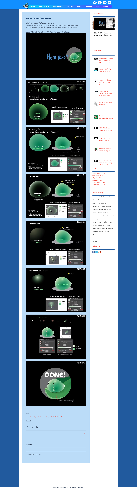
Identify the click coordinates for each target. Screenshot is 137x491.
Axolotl (103, 197)
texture (94, 241)
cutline (108, 216)
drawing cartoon (97, 219)
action (94, 203)
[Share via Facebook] (27, 427)
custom (105, 213)
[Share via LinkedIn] (37, 427)
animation (100, 203)
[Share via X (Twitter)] (32, 427)
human (94, 225)
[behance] (109, 2)
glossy (99, 222)
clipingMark (108, 209)
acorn (108, 200)
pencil (107, 231)
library (99, 228)
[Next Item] (111, 23)
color (94, 213)
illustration (101, 225)
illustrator (41, 417)
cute (46, 417)
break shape (96, 206)
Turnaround (101, 200)
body (106, 203)
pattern (101, 231)
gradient (51, 417)
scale (110, 235)
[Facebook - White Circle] (95, 2)
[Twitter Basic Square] (96, 252)
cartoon (108, 206)
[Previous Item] (96, 23)
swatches (111, 238)
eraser (94, 222)
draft (112, 216)
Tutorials (28, 421)
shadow (61, 417)
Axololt (97, 197)
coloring (99, 213)
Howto (109, 197)
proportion (104, 235)
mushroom (109, 228)
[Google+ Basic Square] (99, 252)
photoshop (95, 235)
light (56, 417)
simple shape (102, 238)
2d (93, 197)
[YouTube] (105, 2)
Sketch (94, 200)
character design (31, 417)
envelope (107, 219)
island (94, 228)
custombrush (96, 216)
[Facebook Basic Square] (93, 252)
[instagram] (100, 2)
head (110, 222)
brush (103, 206)
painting (95, 231)
